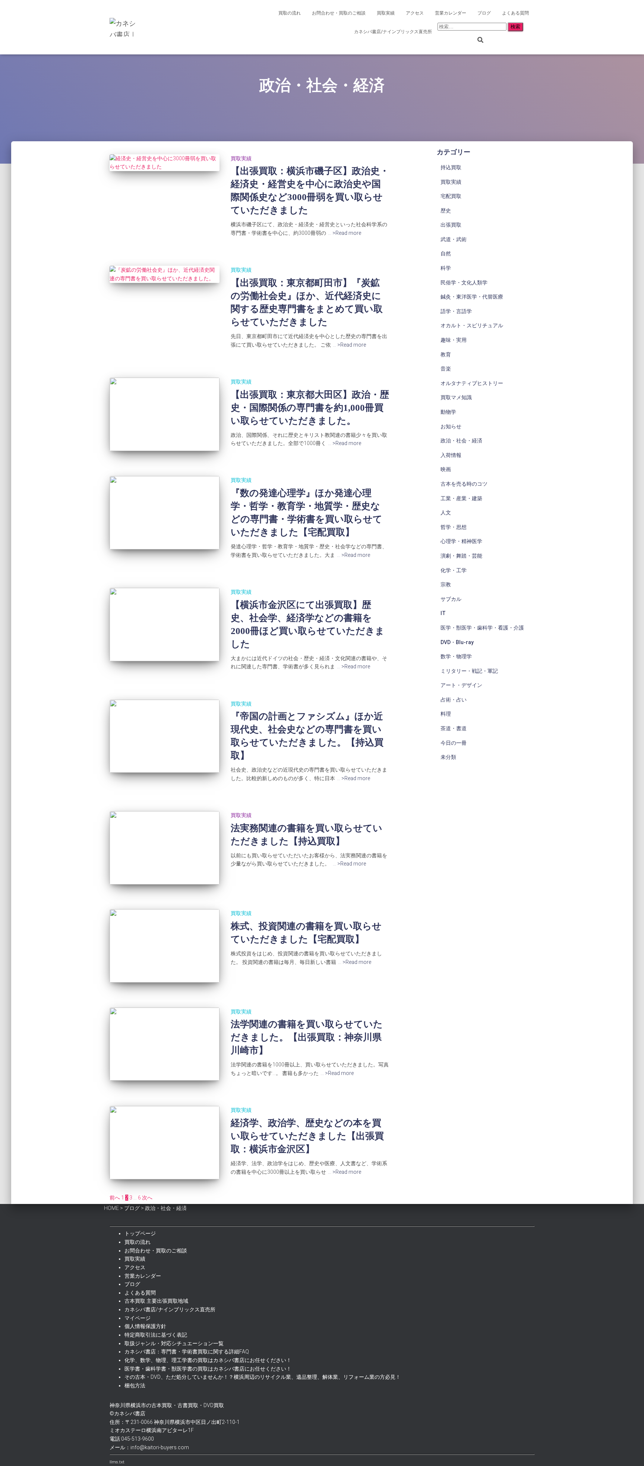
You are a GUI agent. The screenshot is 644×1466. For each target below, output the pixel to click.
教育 (446, 354)
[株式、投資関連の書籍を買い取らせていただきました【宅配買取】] (165, 946)
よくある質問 (515, 13)
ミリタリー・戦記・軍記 (469, 671)
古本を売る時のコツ (464, 484)
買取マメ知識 (456, 397)
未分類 (448, 757)
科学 (446, 268)
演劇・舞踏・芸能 (461, 556)
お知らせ (451, 426)
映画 (446, 469)
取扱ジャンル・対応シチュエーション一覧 (174, 1343)
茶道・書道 (454, 728)
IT (443, 613)
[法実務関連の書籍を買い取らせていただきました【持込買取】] (165, 848)
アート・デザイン (461, 685)
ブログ (484, 13)
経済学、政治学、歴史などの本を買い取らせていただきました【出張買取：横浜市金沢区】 (307, 1136)
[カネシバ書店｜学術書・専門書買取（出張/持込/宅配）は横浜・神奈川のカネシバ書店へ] (124, 27)
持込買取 (451, 167)
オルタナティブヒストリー (472, 383)
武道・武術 (454, 239)
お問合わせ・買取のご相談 (339, 13)
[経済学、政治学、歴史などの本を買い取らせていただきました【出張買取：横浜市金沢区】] (165, 1142)
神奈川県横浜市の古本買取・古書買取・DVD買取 (167, 1405)
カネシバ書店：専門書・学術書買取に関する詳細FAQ (186, 1352)
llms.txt (117, 1462)
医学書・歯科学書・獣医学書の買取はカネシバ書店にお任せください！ (207, 1369)
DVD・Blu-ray (457, 642)
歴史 (446, 211)
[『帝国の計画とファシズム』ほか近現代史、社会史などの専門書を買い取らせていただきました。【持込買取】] (165, 736)
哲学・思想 (454, 527)
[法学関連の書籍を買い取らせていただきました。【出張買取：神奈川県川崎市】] (165, 1044)
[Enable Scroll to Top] (629, 1451)
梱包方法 (134, 1385)
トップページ (140, 1233)
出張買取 (451, 225)
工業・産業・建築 (461, 498)
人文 (446, 513)
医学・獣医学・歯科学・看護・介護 (482, 628)
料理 (446, 714)
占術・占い (454, 700)
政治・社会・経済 (461, 441)
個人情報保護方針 (145, 1326)
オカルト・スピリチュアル (472, 325)
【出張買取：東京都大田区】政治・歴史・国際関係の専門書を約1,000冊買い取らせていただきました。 (310, 408)
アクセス (415, 13)
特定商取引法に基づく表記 (155, 1335)
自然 (446, 253)
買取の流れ (289, 13)
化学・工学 (454, 570)
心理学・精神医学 (461, 541)
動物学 (448, 412)
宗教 (446, 584)
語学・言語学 (456, 311)
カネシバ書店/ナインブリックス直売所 (393, 31)
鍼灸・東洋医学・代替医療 (472, 297)
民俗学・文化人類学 (464, 283)
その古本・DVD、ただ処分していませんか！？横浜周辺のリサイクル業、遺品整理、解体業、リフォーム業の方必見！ (262, 1377)
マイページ (137, 1318)
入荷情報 (451, 455)
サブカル (451, 599)
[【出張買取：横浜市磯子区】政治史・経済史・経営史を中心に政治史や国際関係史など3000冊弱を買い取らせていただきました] (165, 162)
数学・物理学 (456, 656)
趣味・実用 (454, 340)
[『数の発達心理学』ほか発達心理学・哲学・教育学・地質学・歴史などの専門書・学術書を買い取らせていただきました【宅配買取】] (165, 512)
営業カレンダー (450, 13)
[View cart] (528, 28)
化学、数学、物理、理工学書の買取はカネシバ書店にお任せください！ (207, 1360)
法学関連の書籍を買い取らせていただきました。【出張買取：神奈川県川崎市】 (307, 1037)
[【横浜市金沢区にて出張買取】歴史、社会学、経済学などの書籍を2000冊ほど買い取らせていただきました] (165, 624)
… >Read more (344, 233)
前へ (115, 1198)
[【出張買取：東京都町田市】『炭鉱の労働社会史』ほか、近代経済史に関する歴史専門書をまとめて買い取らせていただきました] (165, 274)
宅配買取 (451, 196)
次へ (147, 1198)
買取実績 (386, 13)
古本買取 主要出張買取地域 (156, 1301)
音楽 (446, 369)
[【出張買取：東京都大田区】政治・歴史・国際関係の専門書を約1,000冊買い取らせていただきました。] (165, 414)
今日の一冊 (454, 743)
